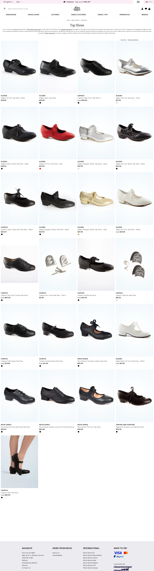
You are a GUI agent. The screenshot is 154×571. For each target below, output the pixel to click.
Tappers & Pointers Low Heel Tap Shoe (130, 427)
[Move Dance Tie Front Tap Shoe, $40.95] (96, 396)
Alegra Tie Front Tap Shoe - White (128, 229)
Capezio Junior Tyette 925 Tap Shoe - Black (17, 229)
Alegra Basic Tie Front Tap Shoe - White (130, 361)
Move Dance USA (89, 565)
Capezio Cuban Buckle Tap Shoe (51, 361)
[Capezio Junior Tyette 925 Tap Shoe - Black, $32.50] (19, 198)
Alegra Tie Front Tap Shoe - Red (50, 164)
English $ (8, 2)
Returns (25, 565)
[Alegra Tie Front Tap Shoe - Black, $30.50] (19, 67)
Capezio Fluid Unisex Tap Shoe (12, 361)
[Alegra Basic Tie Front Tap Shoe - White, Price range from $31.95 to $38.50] (134, 330)
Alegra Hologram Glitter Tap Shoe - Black (54, 229)
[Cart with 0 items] (149, 8)
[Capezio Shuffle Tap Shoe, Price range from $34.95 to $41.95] (96, 264)
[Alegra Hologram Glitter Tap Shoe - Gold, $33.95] (96, 198)
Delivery (25, 560)
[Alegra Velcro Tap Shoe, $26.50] (57, 67)
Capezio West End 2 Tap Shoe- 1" (90, 98)
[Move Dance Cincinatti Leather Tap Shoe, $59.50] (96, 330)
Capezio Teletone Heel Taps (126, 295)
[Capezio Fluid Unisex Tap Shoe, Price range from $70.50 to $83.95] (19, 330)
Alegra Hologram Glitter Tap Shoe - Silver (92, 164)
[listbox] (140, 40)
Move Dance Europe (90, 568)
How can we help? (28, 553)
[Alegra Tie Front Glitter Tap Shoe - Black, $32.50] (134, 132)
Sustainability (57, 555)
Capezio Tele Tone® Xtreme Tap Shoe (14, 295)
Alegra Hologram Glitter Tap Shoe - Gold (92, 229)
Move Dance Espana (90, 563)
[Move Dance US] (77, 8)
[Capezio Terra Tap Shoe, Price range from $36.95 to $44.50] (19, 461)
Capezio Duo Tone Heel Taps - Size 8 (52, 295)
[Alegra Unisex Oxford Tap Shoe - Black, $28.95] (19, 132)
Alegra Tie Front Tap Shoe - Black (13, 98)
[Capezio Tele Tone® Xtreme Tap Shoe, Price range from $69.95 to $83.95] (19, 264)
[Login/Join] (142, 8)
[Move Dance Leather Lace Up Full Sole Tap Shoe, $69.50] (57, 396)
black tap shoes (50, 33)
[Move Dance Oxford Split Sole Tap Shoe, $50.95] (19, 396)
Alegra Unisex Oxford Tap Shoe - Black (15, 164)
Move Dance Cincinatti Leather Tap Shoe (92, 361)
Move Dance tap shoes (34, 29)
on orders (78, 2)
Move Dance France (90, 558)
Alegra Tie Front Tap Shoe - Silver (128, 98)
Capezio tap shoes (66, 29)
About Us (56, 553)
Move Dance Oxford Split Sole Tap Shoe (15, 427)
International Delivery (29, 563)
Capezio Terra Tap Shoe (9, 493)
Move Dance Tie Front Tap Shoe (89, 427)
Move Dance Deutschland (92, 555)
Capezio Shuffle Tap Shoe (87, 295)
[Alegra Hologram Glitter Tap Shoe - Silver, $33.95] (96, 132)
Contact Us (26, 568)
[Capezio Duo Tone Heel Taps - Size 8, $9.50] (57, 264)
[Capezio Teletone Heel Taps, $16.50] (134, 264)
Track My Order (27, 558)
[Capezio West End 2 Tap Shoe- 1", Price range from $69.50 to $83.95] (96, 67)
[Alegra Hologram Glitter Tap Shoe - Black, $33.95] (57, 198)
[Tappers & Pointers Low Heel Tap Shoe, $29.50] (134, 396)
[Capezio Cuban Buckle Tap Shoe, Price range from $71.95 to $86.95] (57, 330)
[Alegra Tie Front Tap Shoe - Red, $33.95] (57, 132)
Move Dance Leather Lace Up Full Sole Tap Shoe (56, 427)
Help (18, 2)
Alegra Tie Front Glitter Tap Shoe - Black (130, 164)
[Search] (4, 9)
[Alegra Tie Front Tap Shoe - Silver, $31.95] (134, 67)
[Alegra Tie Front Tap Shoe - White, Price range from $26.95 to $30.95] (134, 198)
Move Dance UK (89, 553)
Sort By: (123, 40)
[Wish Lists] (146, 8)
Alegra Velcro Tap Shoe (47, 98)
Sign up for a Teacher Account (33, 555)
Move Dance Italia (89, 560)
